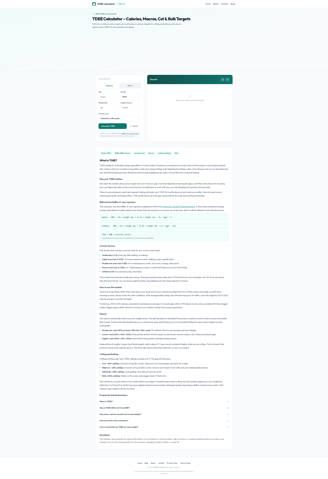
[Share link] (227, 79)
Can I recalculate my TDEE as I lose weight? (119, 427)
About (215, 4)
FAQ (176, 153)
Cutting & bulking (164, 153)
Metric (130, 86)
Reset (135, 126)
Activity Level (104, 114)
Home (208, 4)
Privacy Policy (172, 463)
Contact (224, 4)
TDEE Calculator (160, 467)
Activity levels (139, 153)
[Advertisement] (164, 48)
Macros (151, 153)
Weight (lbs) (103, 103)
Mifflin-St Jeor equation (130, 133)
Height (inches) (126, 103)
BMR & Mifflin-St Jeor (122, 153)
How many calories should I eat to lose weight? (120, 414)
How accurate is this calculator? (114, 420)
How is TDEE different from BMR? (115, 408)
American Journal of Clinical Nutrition (178, 206)
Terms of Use (185, 463)
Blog (233, 4)
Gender (123, 92)
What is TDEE (106, 153)
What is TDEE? (106, 401)
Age (100, 92)
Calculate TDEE (108, 126)
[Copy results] (223, 79)
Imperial (109, 86)
